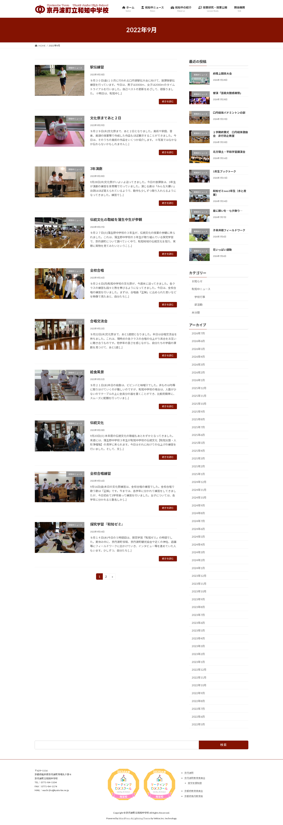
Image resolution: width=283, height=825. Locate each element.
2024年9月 (198, 505)
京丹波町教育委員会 (194, 778)
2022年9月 (198, 693)
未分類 (196, 312)
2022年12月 (199, 669)
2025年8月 (198, 419)
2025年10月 (199, 403)
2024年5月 (198, 536)
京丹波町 (189, 772)
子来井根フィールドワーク (229, 230)
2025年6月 (198, 434)
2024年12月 (199, 482)
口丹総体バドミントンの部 (229, 112)
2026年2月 (198, 372)
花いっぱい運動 (222, 249)
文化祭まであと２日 (105, 118)
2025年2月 (198, 466)
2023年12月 (199, 575)
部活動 (198, 304)
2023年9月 (198, 599)
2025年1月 (198, 474)
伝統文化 (97, 422)
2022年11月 (199, 677)
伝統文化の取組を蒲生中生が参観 (116, 219)
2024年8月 (198, 513)
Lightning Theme (142, 818)
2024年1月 (198, 567)
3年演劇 (96, 169)
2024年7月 (198, 521)
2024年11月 (199, 489)
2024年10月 (199, 497)
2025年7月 (198, 427)
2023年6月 (198, 622)
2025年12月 (199, 387)
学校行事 (199, 296)
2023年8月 (198, 607)
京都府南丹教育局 (193, 796)
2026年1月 (198, 380)
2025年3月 (198, 458)
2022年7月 (198, 708)
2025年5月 (198, 442)
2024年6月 (198, 528)
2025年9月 (198, 411)
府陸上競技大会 (222, 73)
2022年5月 (198, 724)
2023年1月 (198, 661)
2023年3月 (198, 646)
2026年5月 (198, 348)
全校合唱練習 (100, 473)
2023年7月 (198, 614)
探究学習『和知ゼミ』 (107, 524)
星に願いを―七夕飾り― (228, 210)
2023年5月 (198, 630)
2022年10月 (199, 685)
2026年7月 (198, 333)
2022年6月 (198, 716)
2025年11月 (199, 395)
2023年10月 (199, 591)
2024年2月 (198, 560)
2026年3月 (198, 364)
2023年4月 (198, 638)
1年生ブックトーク (224, 171)
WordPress (125, 818)
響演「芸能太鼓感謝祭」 (228, 93)
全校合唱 (97, 270)
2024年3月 (198, 552)
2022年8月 (198, 700)
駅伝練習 (97, 67)
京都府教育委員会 (193, 791)
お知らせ (197, 281)
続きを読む (168, 101)
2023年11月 (199, 583)
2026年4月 (198, 356)
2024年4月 (198, 544)
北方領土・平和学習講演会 (229, 151)
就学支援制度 (195, 783)
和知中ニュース (201, 289)
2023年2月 (198, 654)
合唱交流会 (98, 321)
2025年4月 (198, 450)
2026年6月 (198, 341)
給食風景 (97, 372)
